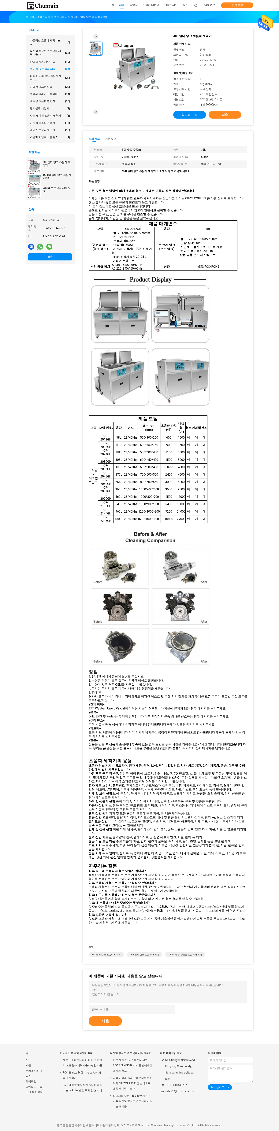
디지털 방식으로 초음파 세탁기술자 (130, 1053)
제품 (28, 1065)
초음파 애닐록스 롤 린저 (50, 137)
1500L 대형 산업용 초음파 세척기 (185, 954)
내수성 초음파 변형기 (50, 101)
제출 (105, 1021)
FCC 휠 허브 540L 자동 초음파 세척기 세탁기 (82, 1075)
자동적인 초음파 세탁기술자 (50, 42)
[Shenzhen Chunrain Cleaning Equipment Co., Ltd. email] (31, 246)
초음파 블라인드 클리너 (50, 94)
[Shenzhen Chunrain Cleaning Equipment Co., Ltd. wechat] (49, 246)
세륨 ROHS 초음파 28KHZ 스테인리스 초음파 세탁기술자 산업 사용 (82, 1063)
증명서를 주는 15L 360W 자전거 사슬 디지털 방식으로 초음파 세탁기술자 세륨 (132, 1101)
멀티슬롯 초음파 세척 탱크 (57, 189)
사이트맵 (31, 1081)
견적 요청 (237, 5)
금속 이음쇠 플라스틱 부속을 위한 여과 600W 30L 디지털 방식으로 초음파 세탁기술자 (132, 1083)
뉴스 (28, 1076)
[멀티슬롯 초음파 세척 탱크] (34, 191)
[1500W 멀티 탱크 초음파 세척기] (34, 178)
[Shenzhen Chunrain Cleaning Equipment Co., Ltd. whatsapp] (40, 246)
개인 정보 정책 (34, 1091)
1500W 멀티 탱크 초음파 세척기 (57, 177)
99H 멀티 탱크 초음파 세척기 (144, 954)
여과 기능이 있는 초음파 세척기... (50, 78)
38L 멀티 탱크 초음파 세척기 (56, 164)
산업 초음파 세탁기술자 (50, 61)
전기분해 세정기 (50, 108)
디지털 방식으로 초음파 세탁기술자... (50, 53)
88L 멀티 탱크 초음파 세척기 (106, 954)
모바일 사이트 (34, 1086)
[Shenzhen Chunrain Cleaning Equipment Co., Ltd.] (42, 5)
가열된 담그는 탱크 (50, 86)
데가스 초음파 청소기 (50, 130)
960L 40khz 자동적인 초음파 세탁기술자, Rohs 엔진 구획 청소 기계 (82, 1088)
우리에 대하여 (34, 1070)
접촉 (50, 256)
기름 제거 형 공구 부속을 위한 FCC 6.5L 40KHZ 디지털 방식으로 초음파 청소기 (132, 1065)
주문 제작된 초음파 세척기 (50, 115)
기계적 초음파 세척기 (50, 122)
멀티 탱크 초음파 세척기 (50, 69)
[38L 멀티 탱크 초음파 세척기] (34, 165)
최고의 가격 (190, 114)
